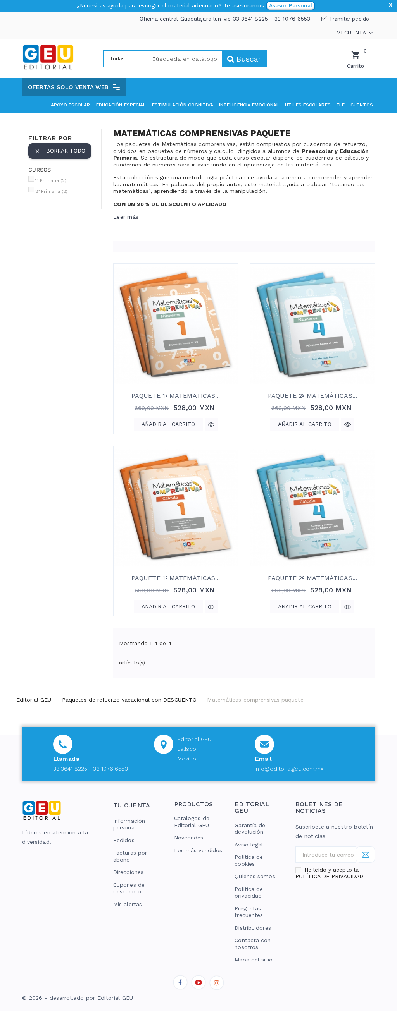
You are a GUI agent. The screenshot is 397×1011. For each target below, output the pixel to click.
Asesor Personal (290, 5)
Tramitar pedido (349, 19)
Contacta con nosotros (253, 943)
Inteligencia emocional (249, 105)
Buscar (247, 59)
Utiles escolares (308, 105)
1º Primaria (51, 180)
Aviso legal (249, 844)
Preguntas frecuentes (249, 911)
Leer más (125, 217)
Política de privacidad (249, 892)
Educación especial (121, 105)
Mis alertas (127, 904)
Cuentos (361, 105)
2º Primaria (51, 191)
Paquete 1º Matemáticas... (175, 395)
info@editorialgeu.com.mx (289, 769)
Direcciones (128, 872)
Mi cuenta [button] (355, 32)
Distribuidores (253, 928)
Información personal (129, 824)
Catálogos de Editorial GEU (191, 821)
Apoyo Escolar (70, 105)
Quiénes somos (255, 876)
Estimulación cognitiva (182, 105)
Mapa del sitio (253, 959)
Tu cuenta (131, 805)
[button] (74, 87)
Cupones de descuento (129, 888)
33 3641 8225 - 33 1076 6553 (90, 769)
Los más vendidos (198, 850)
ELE (341, 105)
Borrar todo (59, 151)
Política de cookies (249, 860)
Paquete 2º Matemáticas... (312, 395)
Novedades (189, 837)
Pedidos (124, 840)
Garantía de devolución (250, 828)
